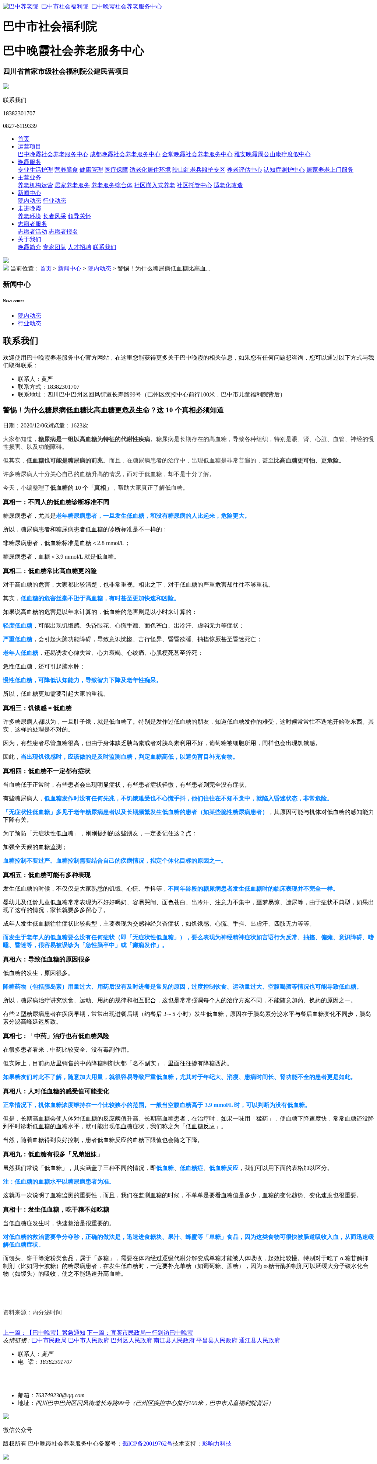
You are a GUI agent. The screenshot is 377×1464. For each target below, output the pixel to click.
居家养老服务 (72, 185)
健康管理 (91, 170)
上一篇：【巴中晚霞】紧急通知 (44, 1333)
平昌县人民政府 (216, 1340)
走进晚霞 (29, 208)
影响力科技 (217, 1443)
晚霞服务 (29, 162)
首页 (23, 139)
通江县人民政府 (259, 1340)
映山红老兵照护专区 (198, 170)
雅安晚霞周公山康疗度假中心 (272, 154)
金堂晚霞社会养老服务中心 (197, 154)
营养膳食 (66, 170)
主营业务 (29, 177)
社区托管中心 (194, 185)
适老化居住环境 (150, 170)
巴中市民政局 (49, 1340)
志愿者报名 (63, 231)
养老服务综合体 (112, 185)
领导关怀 (79, 216)
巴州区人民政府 (131, 1340)
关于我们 (29, 239)
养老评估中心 (244, 170)
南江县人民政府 (174, 1340)
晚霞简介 (29, 247)
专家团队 (54, 247)
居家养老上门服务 (329, 170)
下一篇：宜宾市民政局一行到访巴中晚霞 (140, 1333)
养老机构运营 (35, 185)
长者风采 (54, 216)
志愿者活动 (32, 231)
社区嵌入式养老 (154, 185)
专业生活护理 (35, 170)
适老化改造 (228, 185)
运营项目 (29, 146)
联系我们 (104, 247)
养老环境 (29, 216)
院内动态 (29, 201)
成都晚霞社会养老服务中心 (125, 154)
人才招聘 (79, 247)
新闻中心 (29, 193)
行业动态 (54, 201)
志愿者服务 (32, 224)
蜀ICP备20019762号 (147, 1443)
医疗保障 (116, 170)
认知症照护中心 (284, 170)
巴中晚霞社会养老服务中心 (53, 154)
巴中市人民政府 (88, 1340)
